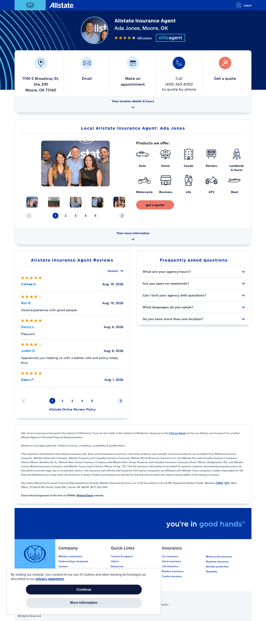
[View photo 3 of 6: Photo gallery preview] (75, 202)
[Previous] (29, 216)
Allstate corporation (70, 556)
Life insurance (170, 566)
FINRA (219, 482)
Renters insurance (172, 571)
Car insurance (170, 556)
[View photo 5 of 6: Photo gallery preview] (119, 202)
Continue (83, 589)
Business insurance (217, 561)
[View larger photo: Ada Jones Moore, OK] (75, 163)
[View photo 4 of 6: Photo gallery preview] (97, 202)
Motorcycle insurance (219, 556)
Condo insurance (172, 576)
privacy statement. (50, 579)
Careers (63, 566)
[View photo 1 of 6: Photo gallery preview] (32, 202)
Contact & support (122, 556)
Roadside (211, 571)
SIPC (227, 482)
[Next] (122, 216)
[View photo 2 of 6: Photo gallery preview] (54, 202)
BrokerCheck (85, 495)
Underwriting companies (73, 561)
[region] (84, 591)
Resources (117, 566)
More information (83, 602)
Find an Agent (177, 433)
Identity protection (217, 566)
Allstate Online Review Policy (72, 409)
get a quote (155, 205)
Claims (115, 561)
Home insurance (171, 561)
